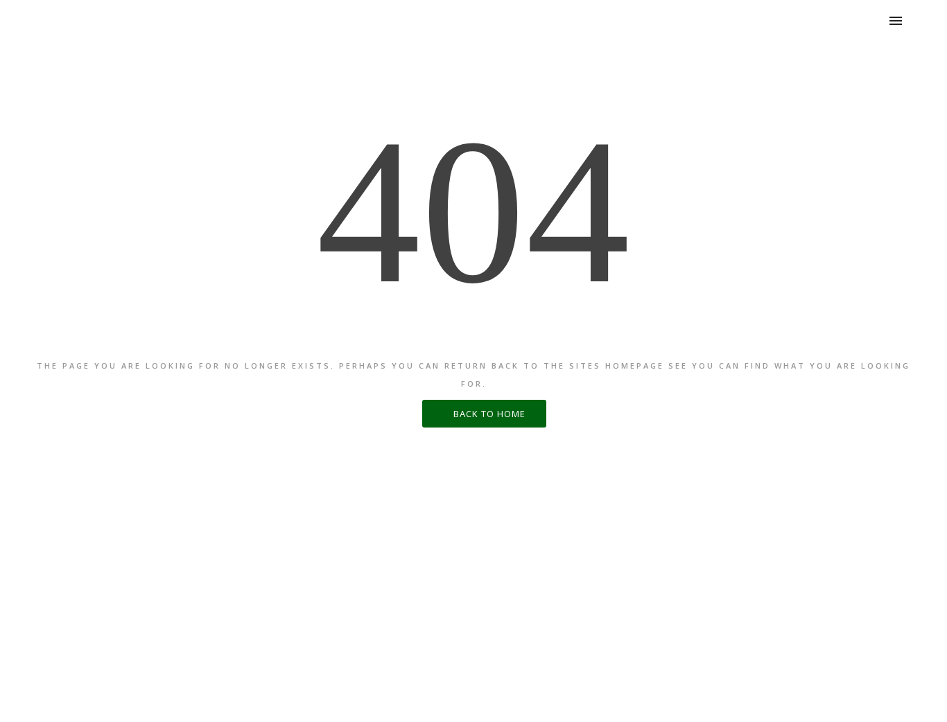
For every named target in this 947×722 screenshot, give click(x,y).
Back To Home (488, 413)
